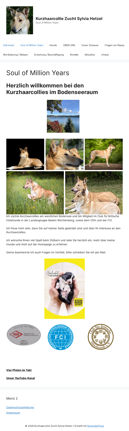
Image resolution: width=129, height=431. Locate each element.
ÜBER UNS (69, 45)
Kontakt (74, 54)
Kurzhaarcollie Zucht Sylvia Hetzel (69, 18)
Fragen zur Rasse (114, 45)
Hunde (53, 45)
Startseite (8, 45)
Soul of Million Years (31, 45)
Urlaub (105, 54)
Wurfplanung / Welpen (15, 54)
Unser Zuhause (89, 45)
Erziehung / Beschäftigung (49, 54)
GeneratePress (95, 425)
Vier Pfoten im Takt (19, 370)
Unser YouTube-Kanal (20, 378)
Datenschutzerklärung (20, 407)
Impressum (13, 412)
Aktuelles (90, 54)
